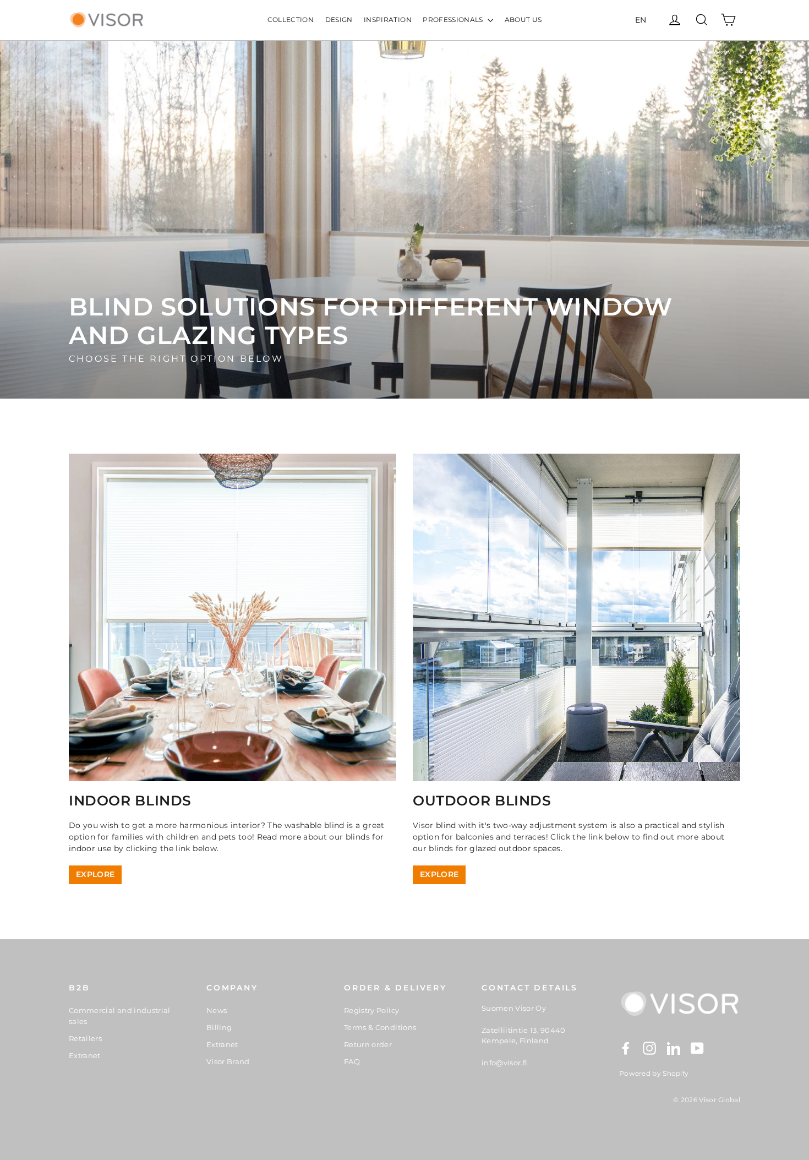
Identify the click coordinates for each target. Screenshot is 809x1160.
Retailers (85, 1038)
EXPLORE (95, 874)
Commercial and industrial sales (120, 1016)
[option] (404, 220)
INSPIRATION (388, 19)
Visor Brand (228, 1061)
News (216, 1010)
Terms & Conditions (380, 1027)
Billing (219, 1027)
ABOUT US (523, 19)
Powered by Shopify (653, 1073)
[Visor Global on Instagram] (649, 1048)
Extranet (85, 1055)
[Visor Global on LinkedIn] (673, 1048)
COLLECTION (290, 19)
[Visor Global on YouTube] (697, 1048)
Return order (368, 1044)
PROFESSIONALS (454, 19)
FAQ (352, 1061)
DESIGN (339, 19)
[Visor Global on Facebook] (625, 1048)
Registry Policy (371, 1010)
